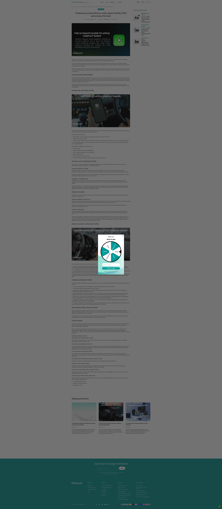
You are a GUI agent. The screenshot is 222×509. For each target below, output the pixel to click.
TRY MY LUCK (111, 268)
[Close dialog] (122, 236)
